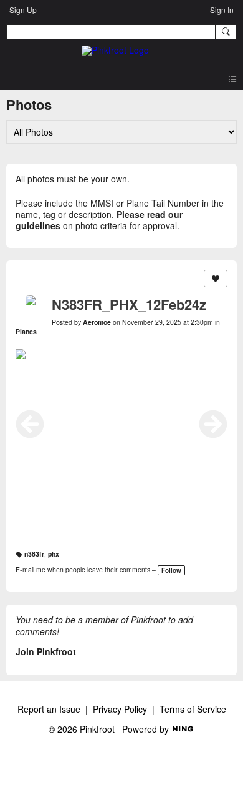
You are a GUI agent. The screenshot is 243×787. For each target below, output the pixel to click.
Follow (171, 570)
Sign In (222, 9)
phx (53, 553)
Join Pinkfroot (46, 651)
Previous (30, 424)
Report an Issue (48, 709)
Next (213, 424)
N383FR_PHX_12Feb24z (129, 304)
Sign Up (23, 9)
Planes (26, 331)
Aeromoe (97, 322)
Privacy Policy (120, 709)
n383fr (34, 553)
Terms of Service (193, 709)
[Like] (215, 278)
